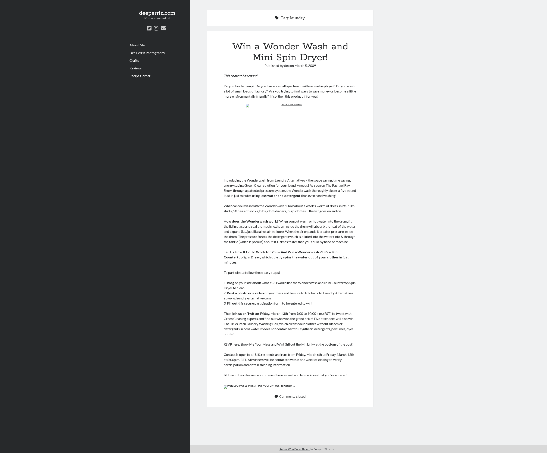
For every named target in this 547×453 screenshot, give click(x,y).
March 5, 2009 (305, 65)
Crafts (134, 60)
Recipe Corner (139, 76)
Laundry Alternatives (290, 180)
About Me (137, 45)
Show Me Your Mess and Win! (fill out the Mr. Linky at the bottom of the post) (297, 344)
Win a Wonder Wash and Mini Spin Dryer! (290, 52)
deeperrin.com (157, 13)
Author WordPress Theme (294, 449)
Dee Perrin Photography (147, 53)
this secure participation (256, 303)
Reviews (135, 68)
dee (287, 65)
